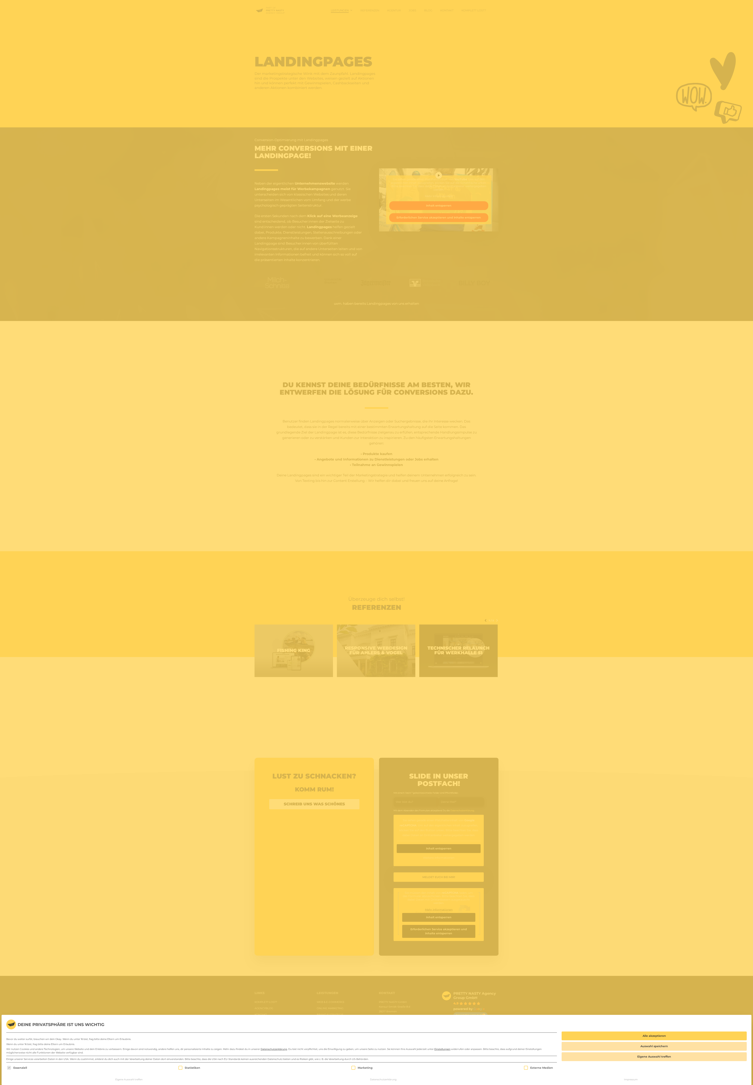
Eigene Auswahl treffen (129, 1079)
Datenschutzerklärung (274, 1049)
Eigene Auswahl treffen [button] (654, 1056)
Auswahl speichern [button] (654, 1046)
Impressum (631, 1079)
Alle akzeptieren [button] (654, 1036)
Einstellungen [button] (442, 1049)
